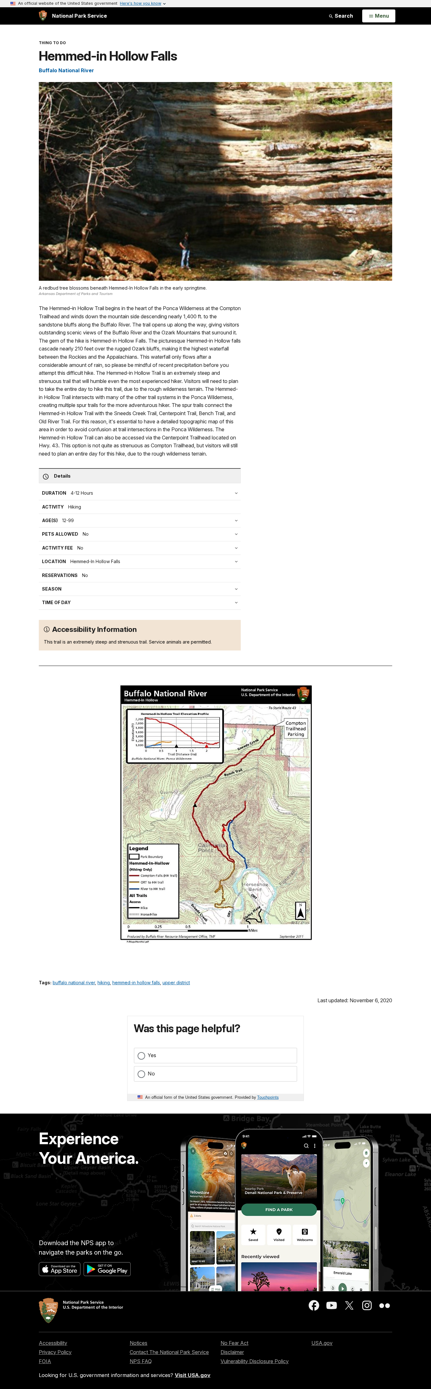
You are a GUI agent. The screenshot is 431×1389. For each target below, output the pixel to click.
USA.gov (322, 1343)
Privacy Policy (55, 1352)
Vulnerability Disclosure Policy (255, 1361)
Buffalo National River (66, 70)
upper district (176, 982)
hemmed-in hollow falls (136, 982)
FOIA (45, 1361)
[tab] (141, 548)
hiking (103, 982)
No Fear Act (234, 1343)
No (151, 1073)
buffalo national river (74, 982)
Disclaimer (232, 1352)
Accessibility (53, 1343)
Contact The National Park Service (169, 1352)
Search (343, 16)
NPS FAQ (141, 1361)
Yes (152, 1055)
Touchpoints (268, 1097)
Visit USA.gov (192, 1375)
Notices (138, 1343)
